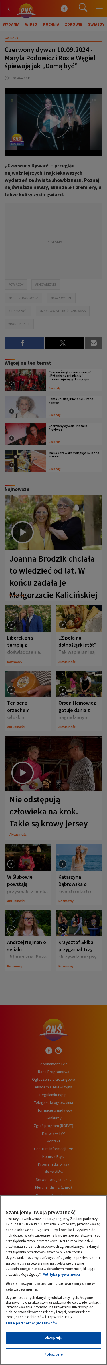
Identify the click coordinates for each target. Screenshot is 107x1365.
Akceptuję (53, 1338)
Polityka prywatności (61, 1274)
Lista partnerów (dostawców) (32, 1323)
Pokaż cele (53, 1354)
